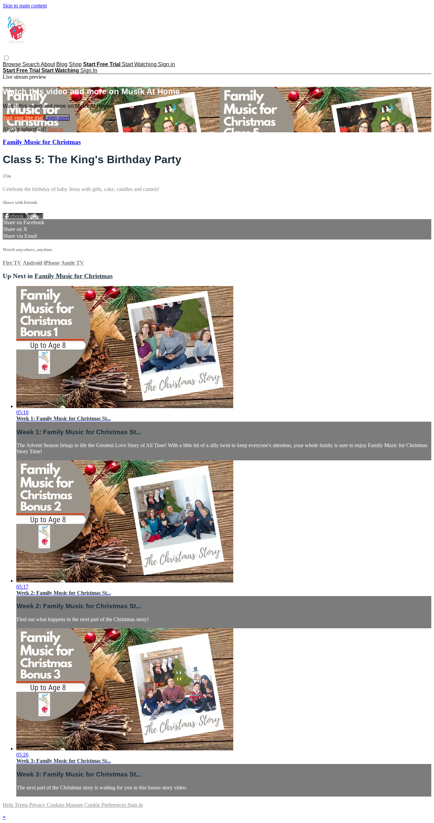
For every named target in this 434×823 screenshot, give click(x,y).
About (48, 64)
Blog (61, 64)
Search (31, 64)
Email (37, 216)
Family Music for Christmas (42, 142)
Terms (22, 805)
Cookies (56, 805)
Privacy (38, 805)
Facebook (14, 216)
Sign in (166, 64)
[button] (6, 58)
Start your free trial (23, 117)
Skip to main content (25, 5)
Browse (12, 64)
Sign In (88, 70)
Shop (75, 64)
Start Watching (140, 64)
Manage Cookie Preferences (96, 805)
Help (9, 805)
